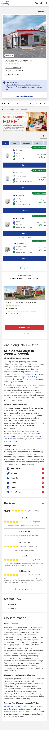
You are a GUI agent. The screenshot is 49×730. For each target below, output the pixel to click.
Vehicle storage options (13, 431)
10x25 (6, 459)
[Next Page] (30, 268)
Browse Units (24, 328)
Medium (26, 143)
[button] (24, 10)
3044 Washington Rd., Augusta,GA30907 (23, 85)
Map (40, 12)
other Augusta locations (13, 382)
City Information (41, 104)
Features (11, 104)
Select (24, 165)
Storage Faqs (29, 104)
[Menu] (46, 3)
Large (38, 143)
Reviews (19, 104)
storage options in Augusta (29, 377)
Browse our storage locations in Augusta (20, 707)
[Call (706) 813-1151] (36, 3)
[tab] (24, 604)
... (5, 109)
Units (3, 104)
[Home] (2, 109)
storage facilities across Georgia (16, 379)
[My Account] (41, 3)
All (5, 143)
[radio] (6, 64)
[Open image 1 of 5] (24, 36)
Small (15, 143)
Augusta (11, 109)
